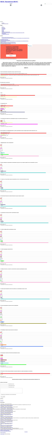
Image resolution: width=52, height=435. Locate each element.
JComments (26, 431)
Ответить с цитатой (6, 405)
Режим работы (4, 33)
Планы (3, 30)
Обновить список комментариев (4, 430)
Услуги (3, 29)
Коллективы (3, 28)
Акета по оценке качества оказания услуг (7, 37)
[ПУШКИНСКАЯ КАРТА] (4, 39)
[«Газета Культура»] (3, 41)
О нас (3, 26)
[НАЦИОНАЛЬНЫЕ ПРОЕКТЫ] (5, 40)
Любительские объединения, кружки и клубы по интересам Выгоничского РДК (13, 32)
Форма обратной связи (5, 23)
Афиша (3, 31)
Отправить (1, 400)
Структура (3, 27)
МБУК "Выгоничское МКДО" (9, 1)
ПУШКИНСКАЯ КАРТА (5, 34)
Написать (11, 55)
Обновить (1, 398)
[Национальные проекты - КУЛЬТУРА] (8, 42)
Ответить (1, 405)
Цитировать (11, 405)
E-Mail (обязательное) (12, 385)
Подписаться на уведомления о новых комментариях (8, 394)
